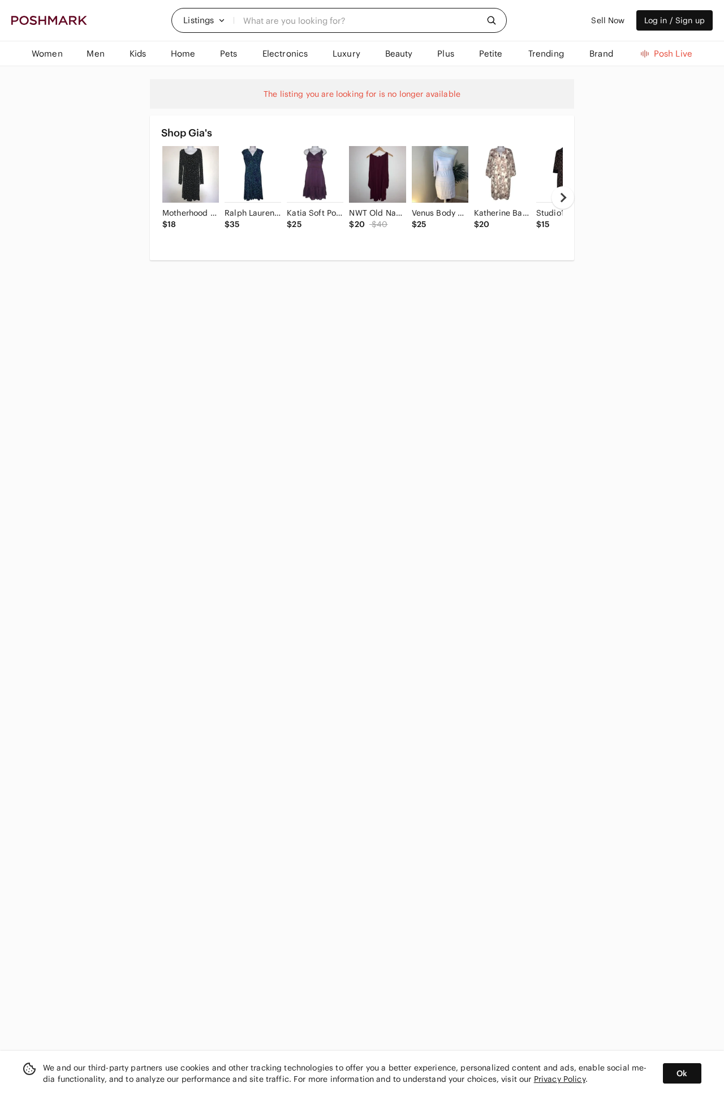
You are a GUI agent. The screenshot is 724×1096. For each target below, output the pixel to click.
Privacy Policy (559, 1079)
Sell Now (607, 20)
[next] (562, 197)
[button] (204, 20)
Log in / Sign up (674, 20)
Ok (681, 1073)
